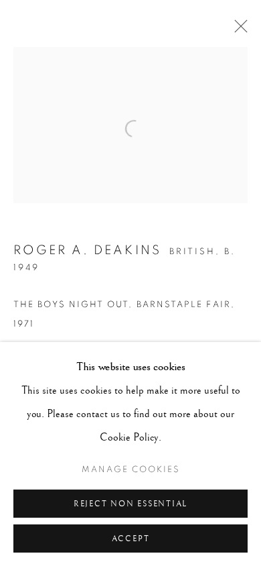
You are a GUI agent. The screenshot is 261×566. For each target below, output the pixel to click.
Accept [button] (131, 539)
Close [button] (238, 30)
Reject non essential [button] (130, 504)
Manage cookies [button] (131, 469)
